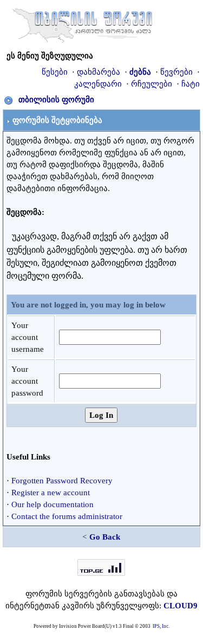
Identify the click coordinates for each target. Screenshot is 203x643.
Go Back (104, 537)
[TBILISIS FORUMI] (82, 23)
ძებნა (140, 72)
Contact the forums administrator (66, 516)
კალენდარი (98, 84)
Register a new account (50, 492)
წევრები (176, 72)
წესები (55, 72)
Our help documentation (52, 504)
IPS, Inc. (161, 626)
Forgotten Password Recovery (62, 480)
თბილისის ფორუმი (56, 99)
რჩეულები (151, 84)
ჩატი (190, 84)
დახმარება (98, 72)
